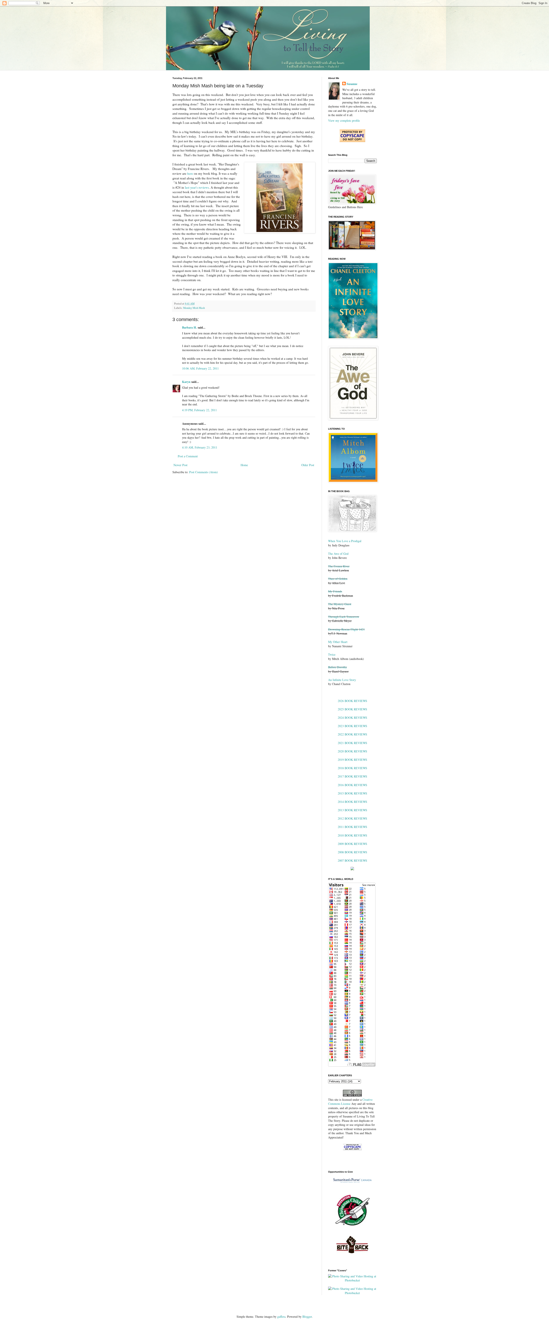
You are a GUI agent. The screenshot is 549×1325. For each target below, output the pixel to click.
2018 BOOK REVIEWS (352, 768)
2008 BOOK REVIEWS (352, 852)
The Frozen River (339, 566)
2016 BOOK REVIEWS (352, 785)
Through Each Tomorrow (343, 617)
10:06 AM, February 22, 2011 (200, 368)
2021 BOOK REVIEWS (352, 743)
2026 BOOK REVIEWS (352, 701)
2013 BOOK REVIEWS (352, 810)
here (190, 173)
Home (244, 465)
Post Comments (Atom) (203, 472)
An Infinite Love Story (342, 680)
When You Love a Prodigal (344, 541)
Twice (331, 654)
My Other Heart (337, 642)
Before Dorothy (337, 667)
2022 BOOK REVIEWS (352, 734)
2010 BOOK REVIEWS (352, 835)
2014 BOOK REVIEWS (352, 802)
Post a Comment (188, 456)
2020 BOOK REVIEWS (352, 751)
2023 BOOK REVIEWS (352, 726)
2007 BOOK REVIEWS (352, 860)
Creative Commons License (350, 1102)
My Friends (335, 591)
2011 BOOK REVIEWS (352, 827)
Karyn (186, 381)
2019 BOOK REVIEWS (352, 760)
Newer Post (180, 465)
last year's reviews (197, 187)
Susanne (352, 84)
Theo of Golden (337, 579)
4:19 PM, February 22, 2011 (199, 410)
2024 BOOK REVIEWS (352, 718)
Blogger (307, 1316)
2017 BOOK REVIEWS (352, 776)
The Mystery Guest (339, 604)
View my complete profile (344, 120)
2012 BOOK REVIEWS (352, 818)
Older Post (307, 465)
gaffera (281, 1316)
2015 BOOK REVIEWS (352, 793)
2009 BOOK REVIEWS (352, 844)
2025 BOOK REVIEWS (352, 709)
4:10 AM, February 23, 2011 (199, 447)
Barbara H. (189, 327)
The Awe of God (338, 554)
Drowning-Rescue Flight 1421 (346, 629)
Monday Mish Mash (194, 308)
